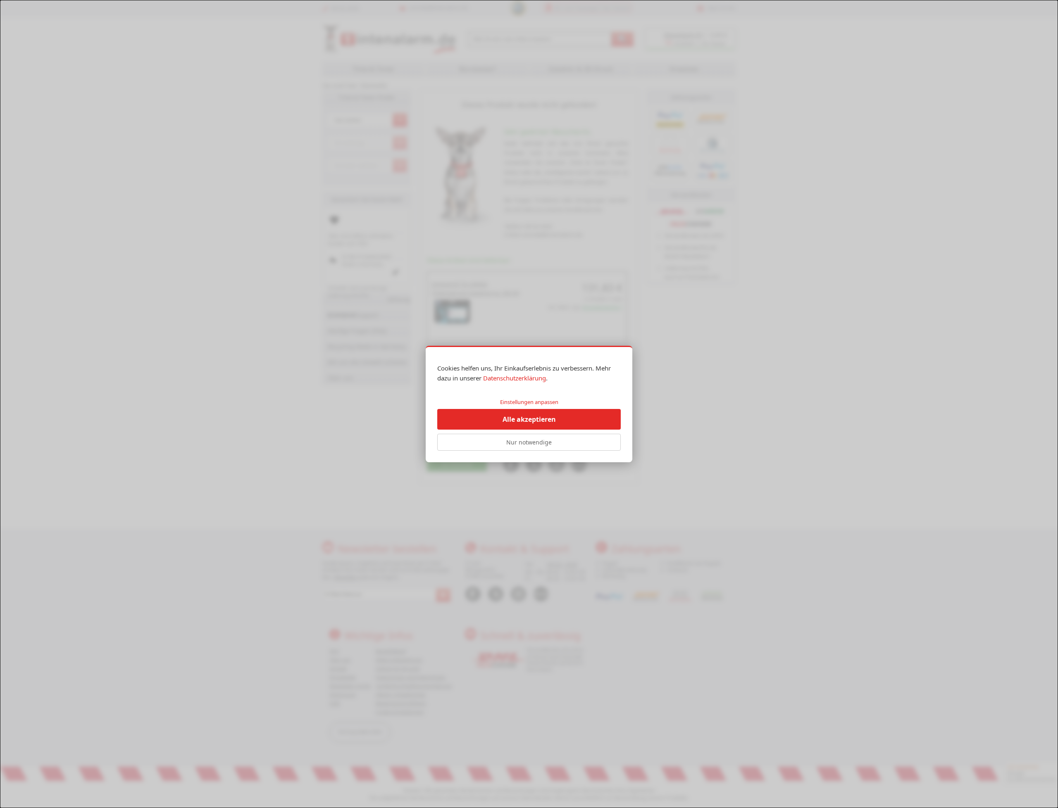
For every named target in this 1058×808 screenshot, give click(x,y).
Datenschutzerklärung (514, 378)
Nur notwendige (529, 442)
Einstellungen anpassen (529, 402)
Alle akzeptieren (529, 419)
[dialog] (529, 404)
